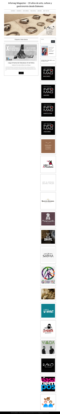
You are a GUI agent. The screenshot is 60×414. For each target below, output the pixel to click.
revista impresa (26, 10)
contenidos (13, 10)
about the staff (46, 10)
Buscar (42, 39)
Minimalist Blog (41, 412)
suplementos (19, 10)
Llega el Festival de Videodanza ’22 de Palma (21, 63)
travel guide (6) (33, 10)
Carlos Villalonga (27, 65)
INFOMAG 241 (51, 53)
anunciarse (39, 10)
